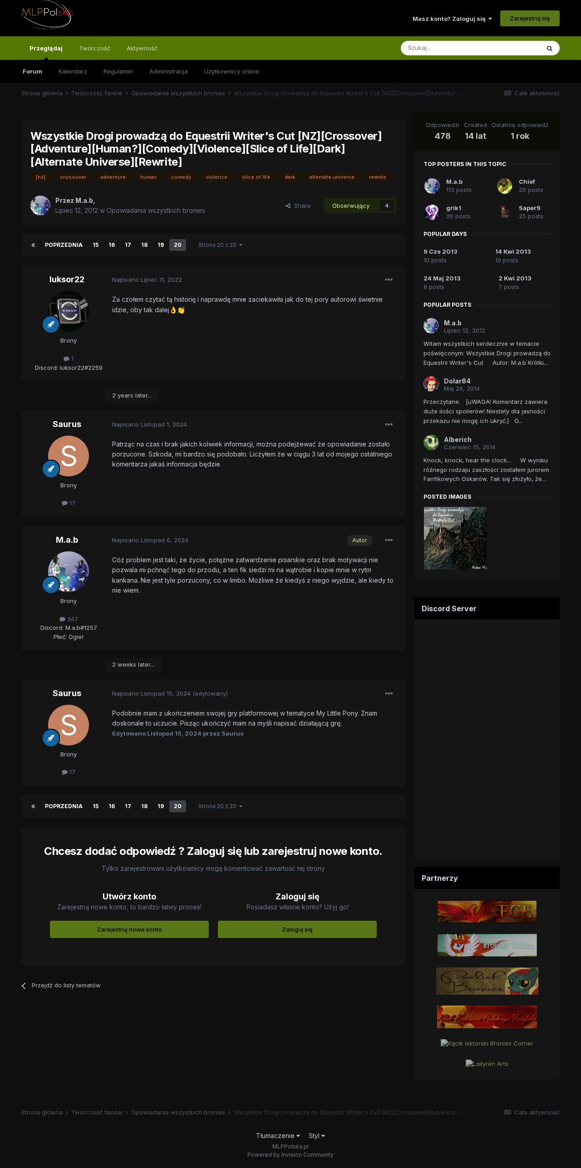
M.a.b (67, 540)
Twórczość (94, 48)
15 (95, 244)
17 (128, 244)
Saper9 (530, 207)
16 (111, 244)
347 (71, 619)
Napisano (147, 279)
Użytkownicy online (231, 71)
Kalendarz (73, 71)
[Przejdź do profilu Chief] (504, 186)
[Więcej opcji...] (389, 280)
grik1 (453, 207)
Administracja (168, 71)
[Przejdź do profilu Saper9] (504, 212)
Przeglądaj (46, 48)
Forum (32, 71)
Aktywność (142, 48)
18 (144, 244)
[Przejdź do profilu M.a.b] (40, 206)
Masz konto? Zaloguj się (450, 18)
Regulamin (118, 71)
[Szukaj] (550, 48)
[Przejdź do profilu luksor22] (68, 311)
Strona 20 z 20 (218, 244)
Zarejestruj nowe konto (129, 929)
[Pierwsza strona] (33, 245)
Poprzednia (64, 244)
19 (161, 244)
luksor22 (66, 279)
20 (178, 244)
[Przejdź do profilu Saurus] (68, 456)
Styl (315, 1135)
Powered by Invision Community (290, 1154)
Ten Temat (512, 47)
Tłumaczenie (276, 1135)
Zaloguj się (297, 929)
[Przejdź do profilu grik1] (432, 212)
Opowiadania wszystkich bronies (156, 210)
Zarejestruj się (530, 18)
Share (300, 205)
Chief (527, 181)
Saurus (67, 424)
